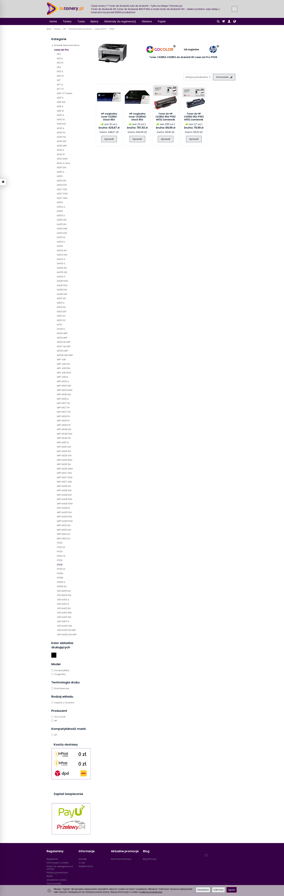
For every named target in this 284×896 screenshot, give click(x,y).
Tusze (81, 21)
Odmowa (218, 889)
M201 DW (61, 167)
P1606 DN (62, 586)
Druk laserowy (61, 688)
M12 (59, 53)
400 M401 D (63, 603)
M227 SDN (62, 198)
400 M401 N (63, 621)
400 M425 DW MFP (67, 634)
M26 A (60, 97)
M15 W (60, 75)
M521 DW (61, 311)
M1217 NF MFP (64, 346)
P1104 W (61, 555)
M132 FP (61, 154)
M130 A (60, 128)
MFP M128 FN (63, 416)
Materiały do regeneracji (120, 21)
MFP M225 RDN (64, 459)
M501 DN (61, 298)
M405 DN (62, 267)
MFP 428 (61, 359)
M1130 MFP (62, 333)
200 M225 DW (64, 595)
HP (55, 720)
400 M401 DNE (64, 612)
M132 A (60, 150)
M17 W (60, 88)
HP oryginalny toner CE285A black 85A (109, 116)
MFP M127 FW (64, 411)
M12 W (60, 62)
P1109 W (61, 569)
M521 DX (61, 315)
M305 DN (61, 219)
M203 (60, 176)
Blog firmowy (149, 859)
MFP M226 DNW (65, 468)
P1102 (59, 542)
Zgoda (231, 889)
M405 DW (62, 272)
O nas (82, 862)
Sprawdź (109, 139)
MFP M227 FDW (64, 477)
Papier (162, 21)
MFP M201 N (63, 442)
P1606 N (61, 582)
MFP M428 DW (64, 494)
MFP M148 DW (64, 429)
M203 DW (62, 184)
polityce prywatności (151, 892)
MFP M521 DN (63, 525)
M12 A (60, 58)
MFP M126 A (63, 398)
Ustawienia (203, 889)
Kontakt (83, 859)
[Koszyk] (223, 21)
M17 (59, 80)
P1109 (59, 564)
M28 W (60, 110)
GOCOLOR (59, 716)
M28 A (60, 106)
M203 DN (61, 180)
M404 (60, 246)
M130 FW (61, 136)
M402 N (61, 241)
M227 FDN (62, 189)
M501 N (60, 302)
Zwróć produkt (54, 883)
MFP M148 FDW (64, 433)
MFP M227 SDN (64, 481)
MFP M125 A (63, 381)
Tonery (67, 21)
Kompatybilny (61, 670)
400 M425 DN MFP (66, 630)
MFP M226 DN (64, 464)
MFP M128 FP (63, 420)
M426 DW (62, 289)
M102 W (61, 119)
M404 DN (62, 250)
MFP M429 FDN (64, 516)
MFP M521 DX (63, 534)
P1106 (59, 560)
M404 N (61, 259)
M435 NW (62, 294)
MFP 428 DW (63, 363)
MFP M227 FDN (64, 472)
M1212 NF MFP (63, 342)
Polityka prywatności (57, 872)
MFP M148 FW (64, 438)
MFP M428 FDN (64, 499)
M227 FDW (62, 193)
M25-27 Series (64, 93)
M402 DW (62, 233)
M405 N (61, 276)
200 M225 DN (64, 590)
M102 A (60, 115)
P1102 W (61, 547)
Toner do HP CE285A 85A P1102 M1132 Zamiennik (165, 116)
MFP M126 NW (64, 394)
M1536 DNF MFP (65, 355)
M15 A (60, 71)
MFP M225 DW (64, 455)
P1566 (60, 577)
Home (53, 21)
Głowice (147, 21)
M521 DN (61, 307)
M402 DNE (62, 228)
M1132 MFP (62, 337)
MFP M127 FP (63, 407)
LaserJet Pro (61, 49)
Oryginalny (60, 674)
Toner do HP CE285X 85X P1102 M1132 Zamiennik (194, 116)
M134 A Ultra (63, 163)
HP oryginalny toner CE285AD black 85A (137, 116)
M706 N (61, 329)
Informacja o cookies (58, 862)
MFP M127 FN (63, 403)
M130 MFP (62, 145)
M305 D (61, 215)
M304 (60, 202)
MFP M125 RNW (64, 390)
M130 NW (61, 141)
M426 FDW (62, 280)
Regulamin (52, 859)
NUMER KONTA (86, 866)
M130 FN (61, 132)
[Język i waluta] (234, 21)
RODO (50, 876)
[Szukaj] (218, 21)
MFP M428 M (63, 507)
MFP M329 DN (64, 486)
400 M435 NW (64, 625)
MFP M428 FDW (65, 503)
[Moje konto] (229, 21)
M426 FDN (62, 285)
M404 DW (62, 254)
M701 (59, 324)
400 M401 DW (64, 617)
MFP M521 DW (64, 529)
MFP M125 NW (64, 385)
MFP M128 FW (64, 425)
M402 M (61, 237)
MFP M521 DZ (63, 538)
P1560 (60, 573)
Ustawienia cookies (56, 879)
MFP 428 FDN (63, 368)
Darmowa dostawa (121, 859)
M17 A (60, 84)
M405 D (61, 263)
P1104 (60, 551)
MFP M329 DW (64, 490)
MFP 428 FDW (64, 372)
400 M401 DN (64, 608)
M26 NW (61, 102)
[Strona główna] (65, 8)
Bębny (95, 21)
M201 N (60, 171)
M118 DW (61, 123)
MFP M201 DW (64, 446)
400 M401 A (63, 599)
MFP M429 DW (64, 512)
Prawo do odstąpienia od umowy (60, 867)
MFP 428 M (62, 376)
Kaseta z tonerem (64, 702)
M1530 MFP (62, 350)
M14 (59, 67)
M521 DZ (61, 320)
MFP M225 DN (64, 451)
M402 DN (61, 224)
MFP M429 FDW (65, 521)
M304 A (61, 206)
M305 (60, 211)
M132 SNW (62, 158)
